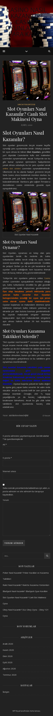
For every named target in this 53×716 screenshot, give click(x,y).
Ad (5, 444)
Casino (47, 278)
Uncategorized (26, 104)
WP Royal (16, 711)
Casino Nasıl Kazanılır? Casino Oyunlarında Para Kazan (26, 22)
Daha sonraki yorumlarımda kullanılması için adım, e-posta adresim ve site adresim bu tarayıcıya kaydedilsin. (26, 491)
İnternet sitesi (9, 471)
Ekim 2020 (8, 656)
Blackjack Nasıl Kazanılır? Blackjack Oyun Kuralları (25, 591)
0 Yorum (46, 415)
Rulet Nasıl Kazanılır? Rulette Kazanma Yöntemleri (26, 585)
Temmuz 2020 (9, 674)
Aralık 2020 (8, 643)
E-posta (7, 457)
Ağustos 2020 (9, 668)
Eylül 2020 (7, 662)
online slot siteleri (12, 168)
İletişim (6, 692)
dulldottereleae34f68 (18, 415)
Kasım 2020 (8, 650)
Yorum (6, 500)
